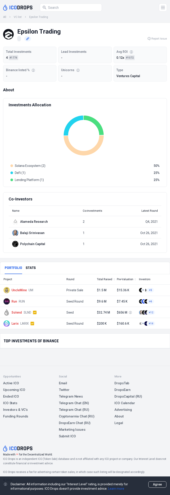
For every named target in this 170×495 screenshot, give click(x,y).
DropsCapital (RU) (128, 396)
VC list (18, 17)
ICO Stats (10, 403)
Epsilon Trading (38, 17)
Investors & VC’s (15, 410)
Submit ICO (67, 436)
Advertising (123, 410)
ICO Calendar (124, 403)
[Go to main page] (18, 7)
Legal (118, 423)
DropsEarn (122, 390)
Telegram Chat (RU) (74, 410)
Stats (31, 267)
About (119, 416)
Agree (157, 484)
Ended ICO (11, 396)
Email (63, 383)
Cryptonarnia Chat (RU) (77, 416)
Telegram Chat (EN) (74, 403)
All (4, 17)
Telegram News (71, 396)
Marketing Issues (72, 430)
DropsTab (121, 383)
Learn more (116, 488)
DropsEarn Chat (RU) (75, 423)
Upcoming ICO (14, 390)
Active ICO (11, 383)
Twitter (64, 390)
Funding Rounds (15, 416)
